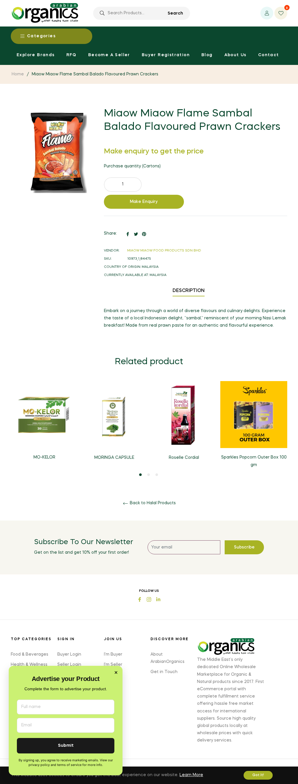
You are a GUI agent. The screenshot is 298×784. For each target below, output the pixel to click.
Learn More (191, 775)
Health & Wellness (29, 665)
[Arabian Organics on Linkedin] (158, 599)
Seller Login (69, 665)
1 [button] (140, 474)
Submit (66, 746)
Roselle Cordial (184, 458)
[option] (44, 425)
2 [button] (148, 474)
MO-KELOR (44, 457)
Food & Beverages (29, 654)
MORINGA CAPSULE (114, 458)
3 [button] (156, 474)
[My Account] (266, 13)
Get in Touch (164, 672)
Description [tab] (189, 291)
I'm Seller (113, 665)
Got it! (258, 775)
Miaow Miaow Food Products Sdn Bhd (164, 250)
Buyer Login (69, 654)
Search (175, 13)
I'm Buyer (113, 654)
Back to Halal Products (152, 503)
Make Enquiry (144, 202)
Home (18, 74)
